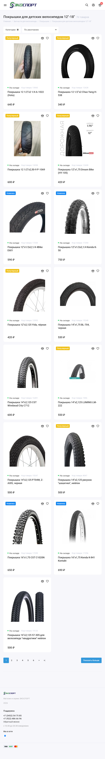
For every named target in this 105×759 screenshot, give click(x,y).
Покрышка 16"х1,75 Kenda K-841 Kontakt (76, 559)
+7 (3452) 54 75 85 (12, 715)
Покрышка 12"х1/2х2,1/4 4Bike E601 (25, 249)
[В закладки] (47, 38)
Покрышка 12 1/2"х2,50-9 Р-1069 (26, 169)
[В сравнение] (42, 38)
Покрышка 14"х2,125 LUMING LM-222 (77, 404)
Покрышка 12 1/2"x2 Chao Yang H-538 (77, 93)
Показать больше (91, 660)
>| (44, 660)
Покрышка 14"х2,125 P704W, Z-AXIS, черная (25, 481)
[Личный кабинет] (93, 5)
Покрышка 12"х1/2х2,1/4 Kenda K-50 (77, 249)
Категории (11, 30)
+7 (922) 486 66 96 (12, 718)
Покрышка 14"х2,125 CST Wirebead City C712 (22, 404)
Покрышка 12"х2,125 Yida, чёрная (27, 324)
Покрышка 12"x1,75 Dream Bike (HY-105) (76, 171)
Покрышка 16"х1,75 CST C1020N (26, 557)
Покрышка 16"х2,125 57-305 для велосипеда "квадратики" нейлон (27, 637)
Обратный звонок (11, 722)
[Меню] (5, 5)
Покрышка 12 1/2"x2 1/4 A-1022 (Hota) (26, 93)
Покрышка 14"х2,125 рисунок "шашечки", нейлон (75, 481)
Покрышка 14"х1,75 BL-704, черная (73, 326)
